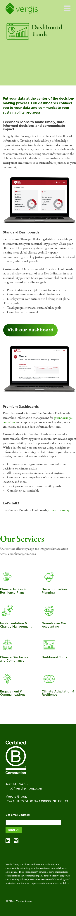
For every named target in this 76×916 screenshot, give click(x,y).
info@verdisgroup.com (24, 788)
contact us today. (59, 510)
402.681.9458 (16, 784)
